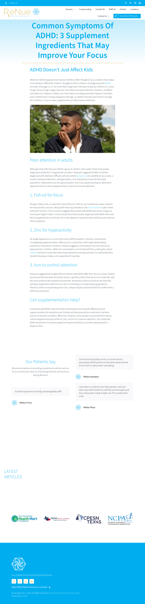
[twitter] (130, 3)
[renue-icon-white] (19, 558)
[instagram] (135, 3)
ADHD (108, 83)
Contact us (13, 3)
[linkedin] (140, 3)
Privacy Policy (74, 593)
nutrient (33, 252)
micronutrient (94, 207)
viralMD (24, 596)
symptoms (82, 175)
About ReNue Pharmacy (58, 593)
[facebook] (126, 3)
